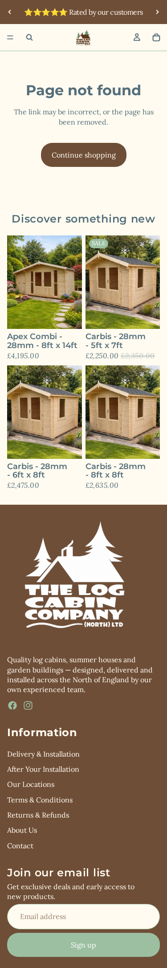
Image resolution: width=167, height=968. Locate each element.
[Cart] (156, 37)
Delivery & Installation (43, 753)
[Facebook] (12, 705)
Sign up (83, 944)
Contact (20, 845)
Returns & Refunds (38, 814)
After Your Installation (43, 769)
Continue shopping (84, 154)
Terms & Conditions (40, 799)
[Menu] (10, 37)
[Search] (29, 37)
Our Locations (30, 784)
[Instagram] (28, 705)
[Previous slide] (10, 12)
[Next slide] (157, 12)
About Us (22, 830)
